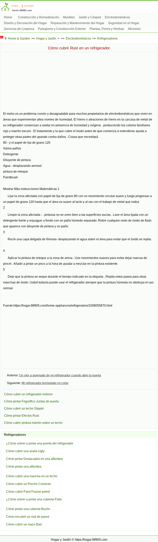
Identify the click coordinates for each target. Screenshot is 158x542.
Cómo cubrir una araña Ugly (25, 451)
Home (8, 17)
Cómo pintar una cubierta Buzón (28, 509)
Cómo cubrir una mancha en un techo (31, 476)
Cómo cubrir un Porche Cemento (28, 484)
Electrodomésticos (117, 17)
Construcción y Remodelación (38, 17)
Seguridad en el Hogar (123, 23)
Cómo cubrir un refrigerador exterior (28, 394)
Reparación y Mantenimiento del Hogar (77, 23)
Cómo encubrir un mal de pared (27, 516)
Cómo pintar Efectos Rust (21, 415)
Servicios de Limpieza (19, 28)
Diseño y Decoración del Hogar (25, 23)
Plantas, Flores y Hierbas (107, 28)
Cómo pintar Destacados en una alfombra (34, 458)
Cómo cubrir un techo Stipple (24, 408)
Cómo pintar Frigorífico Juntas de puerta (31, 401)
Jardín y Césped (90, 17)
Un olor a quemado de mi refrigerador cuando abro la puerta (60, 375)
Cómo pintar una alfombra (23, 466)
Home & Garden (19, 38)
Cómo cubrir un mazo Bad (24, 524)
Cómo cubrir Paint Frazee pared (28, 491)
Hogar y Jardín (46, 38)
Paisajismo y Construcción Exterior (62, 28)
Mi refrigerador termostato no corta (45, 383)
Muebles (69, 17)
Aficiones (134, 28)
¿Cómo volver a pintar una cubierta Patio (34, 499)
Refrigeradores (107, 38)
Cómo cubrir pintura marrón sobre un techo (33, 422)
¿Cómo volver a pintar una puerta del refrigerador (39, 443)
